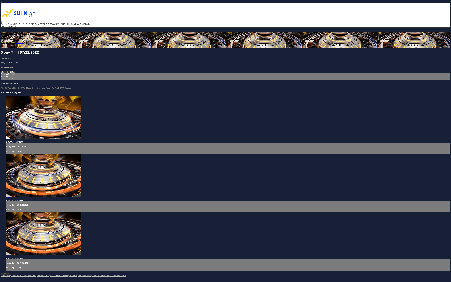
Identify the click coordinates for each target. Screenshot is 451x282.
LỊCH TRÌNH (64, 24)
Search (11, 24)
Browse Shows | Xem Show (25, 276)
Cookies (96, 276)
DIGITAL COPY (37, 24)
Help (80, 276)
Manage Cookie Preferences (110, 276)
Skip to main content (8, 2)
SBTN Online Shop (58, 276)
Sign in (87, 24)
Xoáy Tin (4, 58)
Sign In (17, 26)
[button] (2, 22)
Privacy (90, 276)
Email (13, 72)
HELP (46, 24)
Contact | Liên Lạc (44, 276)
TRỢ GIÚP (54, 24)
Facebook (5, 72)
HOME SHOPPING (22, 24)
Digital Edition (71, 276)
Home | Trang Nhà (8, 276)
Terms (84, 276)
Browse (4, 24)
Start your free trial (8, 43)
